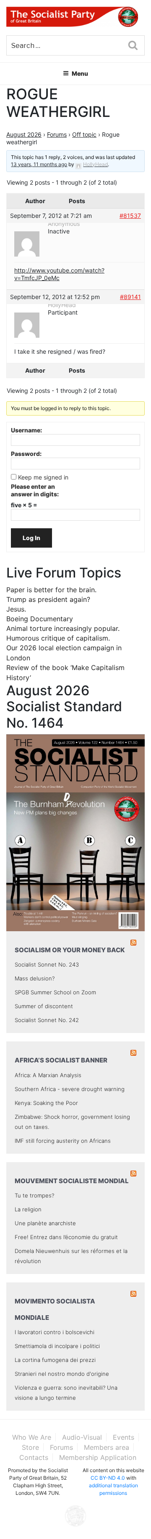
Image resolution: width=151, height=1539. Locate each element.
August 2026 (24, 134)
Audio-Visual (82, 1437)
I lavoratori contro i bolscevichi (54, 1332)
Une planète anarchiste (45, 1223)
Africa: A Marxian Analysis (48, 1075)
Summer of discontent (44, 1006)
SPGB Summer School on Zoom (55, 992)
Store (30, 1447)
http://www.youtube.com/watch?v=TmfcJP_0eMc (59, 274)
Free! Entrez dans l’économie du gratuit (66, 1237)
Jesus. (16, 609)
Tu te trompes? (34, 1195)
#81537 (130, 215)
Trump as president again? (48, 599)
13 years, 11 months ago (39, 164)
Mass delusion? (35, 978)
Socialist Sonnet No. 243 (47, 964)
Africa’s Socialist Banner (61, 1060)
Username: (26, 430)
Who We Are (31, 1437)
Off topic (84, 134)
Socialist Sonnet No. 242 (47, 1020)
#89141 (130, 296)
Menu (80, 73)
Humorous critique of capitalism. (58, 638)
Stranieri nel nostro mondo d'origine (62, 1373)
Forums (57, 134)
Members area (106, 1447)
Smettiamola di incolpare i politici (57, 1346)
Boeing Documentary (39, 619)
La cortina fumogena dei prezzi (55, 1359)
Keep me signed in (43, 477)
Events (123, 1437)
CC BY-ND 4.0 (108, 1478)
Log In (31, 537)
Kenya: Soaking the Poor (46, 1102)
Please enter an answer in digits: (35, 490)
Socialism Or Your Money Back (70, 950)
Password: (26, 453)
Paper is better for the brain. (51, 589)
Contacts (33, 1457)
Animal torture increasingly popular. (63, 628)
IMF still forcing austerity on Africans (63, 1140)
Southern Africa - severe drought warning (70, 1089)
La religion (28, 1209)
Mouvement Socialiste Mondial (72, 1181)
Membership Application (97, 1457)
